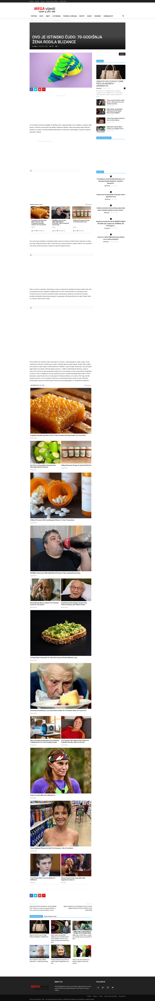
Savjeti (89, 16)
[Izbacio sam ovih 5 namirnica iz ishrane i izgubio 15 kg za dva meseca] (82, 951)
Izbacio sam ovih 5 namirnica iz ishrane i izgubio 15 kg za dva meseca (80, 961)
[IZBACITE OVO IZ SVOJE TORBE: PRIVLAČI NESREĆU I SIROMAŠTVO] (39, 927)
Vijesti (48, 16)
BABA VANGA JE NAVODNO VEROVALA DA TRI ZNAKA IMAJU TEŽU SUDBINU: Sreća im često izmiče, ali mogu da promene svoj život (60, 938)
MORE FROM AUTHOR (50, 916)
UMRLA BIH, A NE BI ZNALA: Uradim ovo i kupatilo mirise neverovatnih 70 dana (82, 936)
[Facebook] (98, 987)
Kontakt (37, 1)
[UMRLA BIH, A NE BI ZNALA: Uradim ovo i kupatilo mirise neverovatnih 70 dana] (82, 927)
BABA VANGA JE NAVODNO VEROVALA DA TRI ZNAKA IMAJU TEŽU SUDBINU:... (114, 111)
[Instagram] (108, 987)
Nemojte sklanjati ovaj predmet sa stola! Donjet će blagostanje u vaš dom (60, 961)
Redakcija (99, 88)
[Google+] (103, 987)
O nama (42, 1)
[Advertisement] (61, 109)
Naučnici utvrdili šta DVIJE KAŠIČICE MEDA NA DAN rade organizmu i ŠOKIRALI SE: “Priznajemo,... (110, 224)
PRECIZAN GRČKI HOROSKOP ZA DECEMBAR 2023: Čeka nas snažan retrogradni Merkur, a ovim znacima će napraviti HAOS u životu (43, 908)
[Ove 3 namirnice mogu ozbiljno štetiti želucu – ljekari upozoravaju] (39, 951)
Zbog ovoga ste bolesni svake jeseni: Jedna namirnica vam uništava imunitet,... (115, 101)
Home (31, 20)
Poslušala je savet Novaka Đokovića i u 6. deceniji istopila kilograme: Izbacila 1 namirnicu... (111, 181)
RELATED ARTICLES (36, 916)
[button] (123, 16)
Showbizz (97, 16)
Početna (31, 1)
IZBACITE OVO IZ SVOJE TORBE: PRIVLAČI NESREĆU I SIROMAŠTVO (110, 83)
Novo (41, 16)
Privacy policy (63, 1)
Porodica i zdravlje (70, 16)
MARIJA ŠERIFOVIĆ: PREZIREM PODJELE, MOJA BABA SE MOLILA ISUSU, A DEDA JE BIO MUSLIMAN (78, 908)
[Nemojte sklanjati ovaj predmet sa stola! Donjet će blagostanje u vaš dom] (61, 951)
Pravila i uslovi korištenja (52, 1)
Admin (35, 46)
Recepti (81, 16)
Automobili (57, 16)
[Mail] (112, 987)
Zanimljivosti (108, 16)
